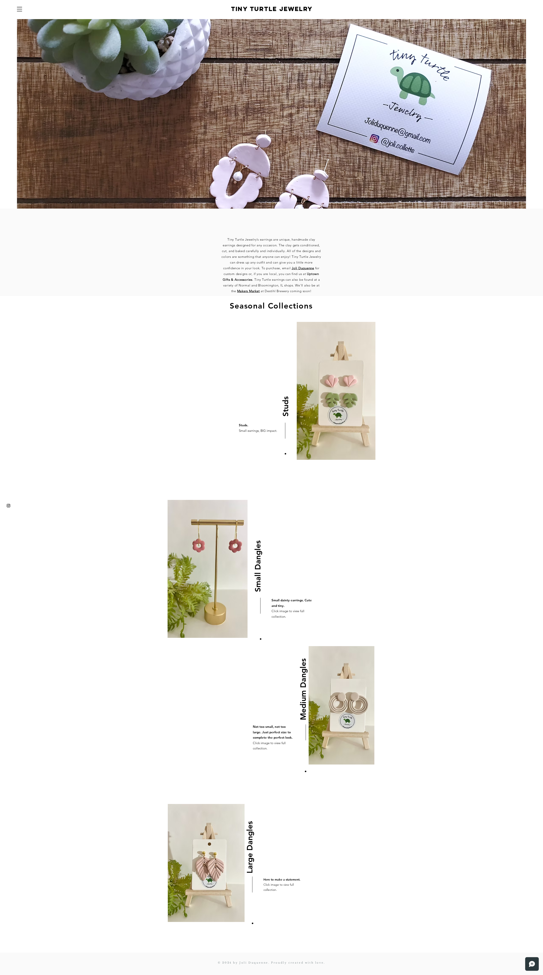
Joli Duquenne (303, 268)
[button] (19, 9)
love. (319, 962)
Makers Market (248, 291)
